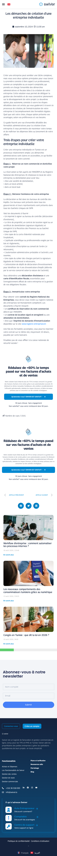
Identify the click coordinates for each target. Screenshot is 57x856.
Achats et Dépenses (9, 766)
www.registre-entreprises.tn (34, 324)
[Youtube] (36, 788)
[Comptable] (37, 816)
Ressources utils (37, 764)
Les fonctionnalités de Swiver (13, 770)
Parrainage (35, 768)
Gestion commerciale (10, 781)
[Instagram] (32, 788)
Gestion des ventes (9, 774)
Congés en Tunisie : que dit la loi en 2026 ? (26, 635)
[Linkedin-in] (24, 788)
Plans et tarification (38, 761)
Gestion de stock (8, 778)
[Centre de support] (37, 824)
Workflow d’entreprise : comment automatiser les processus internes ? (27, 545)
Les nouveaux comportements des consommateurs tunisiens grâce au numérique (27, 590)
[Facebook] (28, 788)
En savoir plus (8, 555)
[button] (3, 4)
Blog (32, 772)
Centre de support (24, 824)
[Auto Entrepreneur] (37, 808)
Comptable (20, 816)
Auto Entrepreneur (24, 808)
